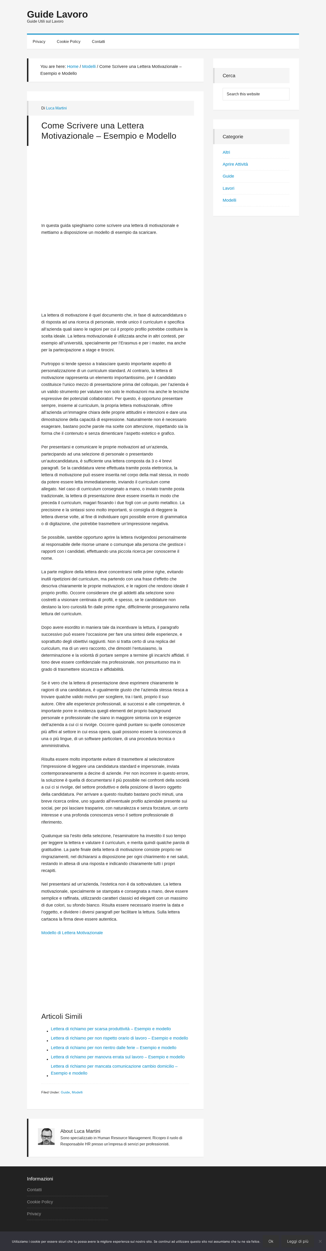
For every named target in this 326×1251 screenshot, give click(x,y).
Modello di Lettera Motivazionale (72, 932)
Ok (270, 1241)
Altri (226, 152)
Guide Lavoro (57, 14)
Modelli (77, 1092)
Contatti (34, 1189)
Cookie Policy (40, 1202)
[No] (320, 1241)
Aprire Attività (235, 164)
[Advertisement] (115, 186)
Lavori (228, 188)
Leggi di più (297, 1241)
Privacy (34, 1213)
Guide (65, 1092)
